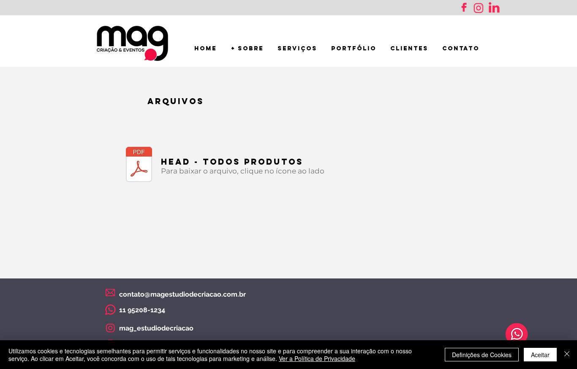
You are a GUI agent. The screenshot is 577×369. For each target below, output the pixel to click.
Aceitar (540, 354)
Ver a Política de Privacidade (317, 358)
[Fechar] (567, 354)
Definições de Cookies (482, 354)
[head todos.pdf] (139, 165)
